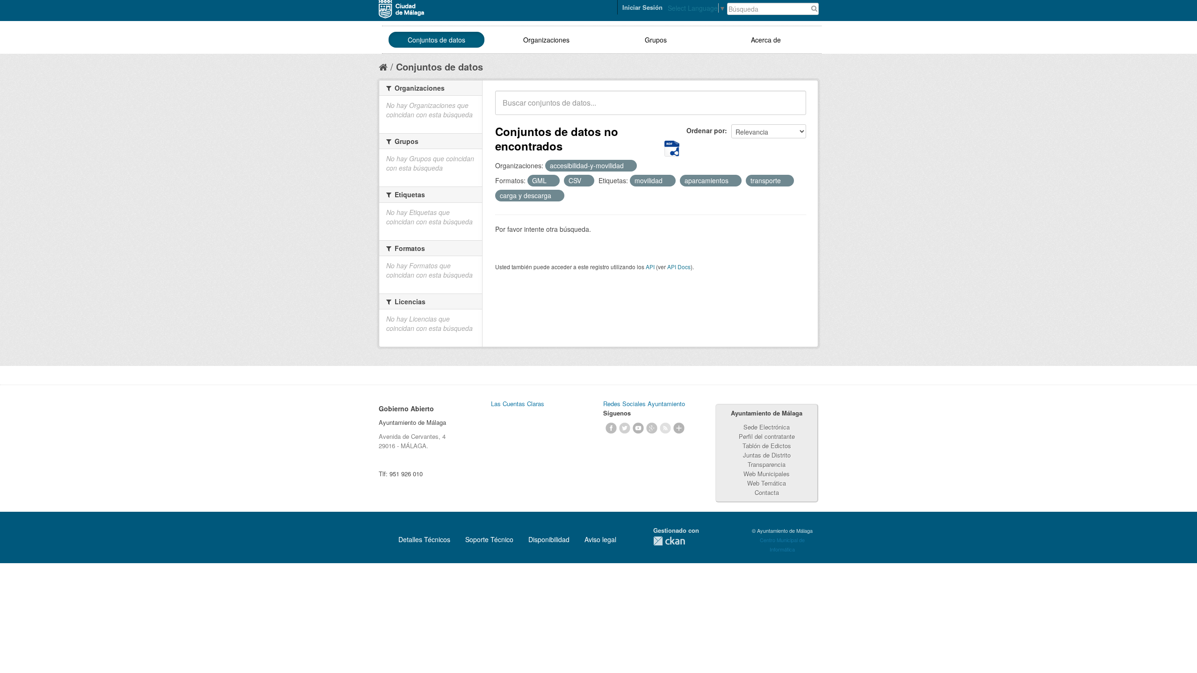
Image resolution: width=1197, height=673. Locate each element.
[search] (792, 108)
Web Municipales (766, 473)
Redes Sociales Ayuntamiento (644, 403)
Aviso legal (600, 539)
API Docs (679, 267)
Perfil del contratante (767, 436)
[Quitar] (629, 166)
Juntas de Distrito (767, 455)
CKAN (669, 541)
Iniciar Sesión (642, 7)
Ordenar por (705, 130)
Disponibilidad (549, 539)
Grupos (656, 39)
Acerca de (766, 39)
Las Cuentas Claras (517, 403)
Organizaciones (546, 39)
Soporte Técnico (489, 539)
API (650, 267)
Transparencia (767, 464)
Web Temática (766, 483)
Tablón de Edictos (767, 445)
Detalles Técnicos (424, 539)
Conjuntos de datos (436, 39)
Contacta (767, 492)
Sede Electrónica (766, 426)
